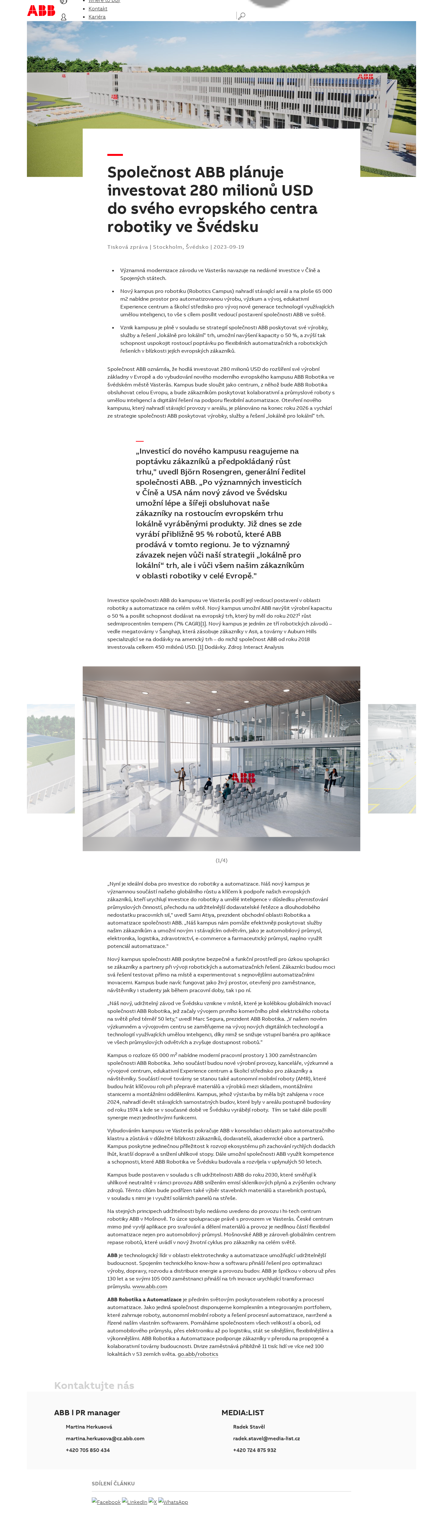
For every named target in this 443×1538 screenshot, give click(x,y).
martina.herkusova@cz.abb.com (105, 1438)
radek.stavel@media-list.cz (266, 1438)
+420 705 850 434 (88, 1450)
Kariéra (97, 16)
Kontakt (98, 8)
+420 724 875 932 (254, 1450)
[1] (203, 623)
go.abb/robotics (198, 1354)
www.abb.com (149, 1286)
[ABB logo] (41, 10)
